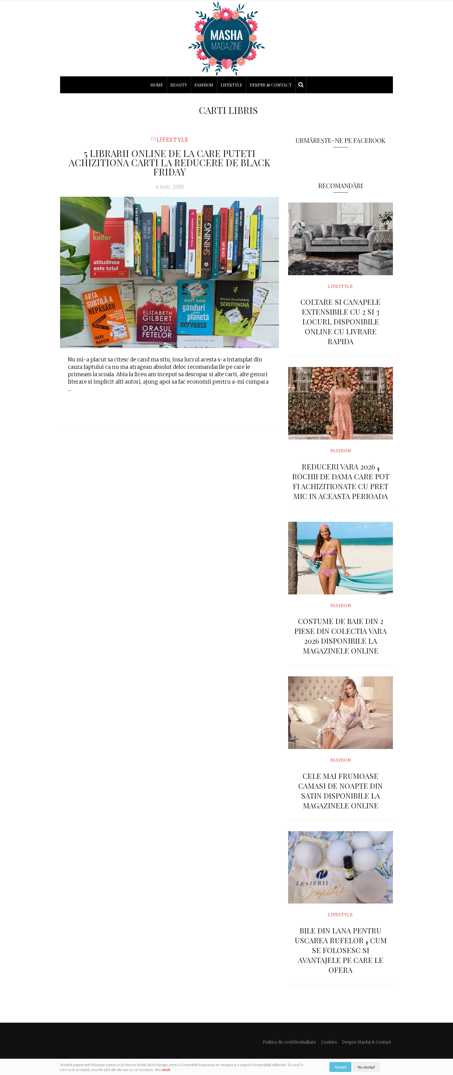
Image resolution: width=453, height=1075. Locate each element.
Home (156, 85)
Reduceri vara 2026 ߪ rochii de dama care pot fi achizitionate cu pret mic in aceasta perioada (340, 481)
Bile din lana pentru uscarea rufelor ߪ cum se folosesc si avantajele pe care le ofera (341, 950)
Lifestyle (231, 85)
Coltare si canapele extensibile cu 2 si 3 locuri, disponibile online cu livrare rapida (340, 321)
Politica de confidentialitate (289, 1042)
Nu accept (366, 1066)
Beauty (178, 85)
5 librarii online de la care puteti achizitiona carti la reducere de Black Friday (169, 162)
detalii (166, 1069)
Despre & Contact (271, 85)
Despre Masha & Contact (366, 1042)
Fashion (203, 85)
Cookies (329, 1042)
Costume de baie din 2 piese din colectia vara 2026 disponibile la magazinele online (340, 635)
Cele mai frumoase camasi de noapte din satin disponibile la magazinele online (340, 790)
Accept (340, 1066)
